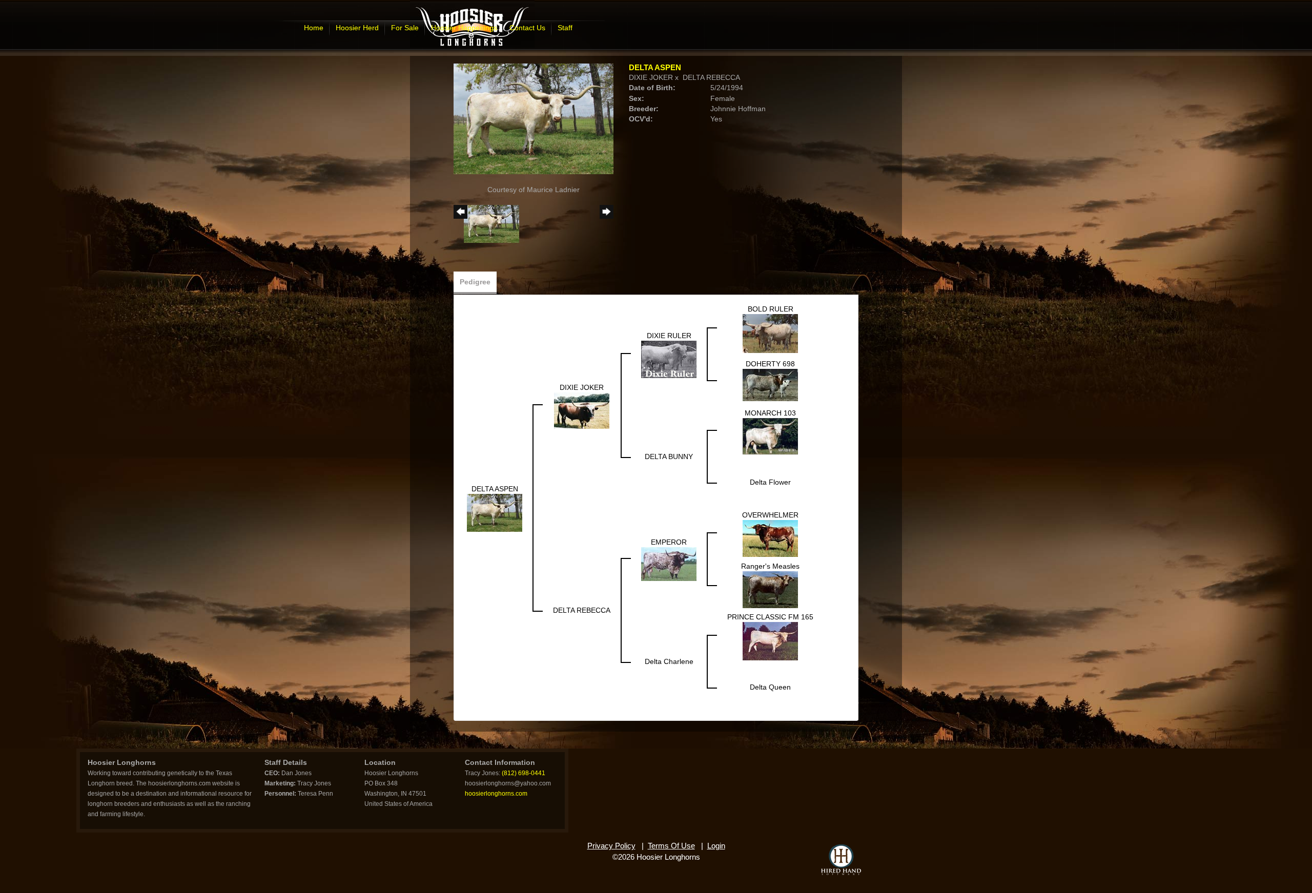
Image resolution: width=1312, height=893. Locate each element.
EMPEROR (669, 542)
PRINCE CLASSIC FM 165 (770, 617)
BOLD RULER (770, 309)
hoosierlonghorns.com (496, 793)
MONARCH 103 (770, 413)
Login (716, 845)
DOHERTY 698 (770, 364)
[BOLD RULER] (770, 333)
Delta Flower (770, 482)
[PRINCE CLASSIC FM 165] (770, 640)
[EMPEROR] (668, 563)
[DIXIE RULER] (668, 359)
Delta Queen (770, 687)
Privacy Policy (611, 845)
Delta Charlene (669, 661)
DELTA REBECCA (711, 77)
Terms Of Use (671, 845)
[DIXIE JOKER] (581, 410)
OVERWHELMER (770, 515)
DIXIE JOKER (651, 77)
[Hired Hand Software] (841, 859)
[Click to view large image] (533, 118)
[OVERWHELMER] (770, 538)
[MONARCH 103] (770, 435)
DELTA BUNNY (669, 456)
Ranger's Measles (770, 566)
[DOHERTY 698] (770, 384)
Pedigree (475, 282)
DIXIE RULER (669, 335)
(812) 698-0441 (523, 773)
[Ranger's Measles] (770, 589)
